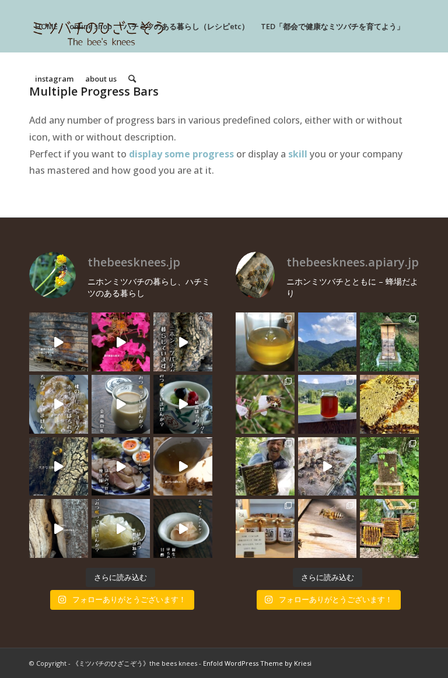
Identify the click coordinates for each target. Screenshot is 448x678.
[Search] (132, 78)
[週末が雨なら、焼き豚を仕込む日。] (121, 466)
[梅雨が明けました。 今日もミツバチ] (182, 404)
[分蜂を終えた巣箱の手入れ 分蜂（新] (389, 528)
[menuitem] (46, 26)
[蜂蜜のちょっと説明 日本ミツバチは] (389, 404)
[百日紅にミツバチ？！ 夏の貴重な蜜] (121, 341)
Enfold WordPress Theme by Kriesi (257, 663)
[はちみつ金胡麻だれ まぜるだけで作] (182, 466)
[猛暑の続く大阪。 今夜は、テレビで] (182, 341)
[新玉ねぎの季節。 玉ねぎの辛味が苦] (121, 528)
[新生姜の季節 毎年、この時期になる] (182, 528)
